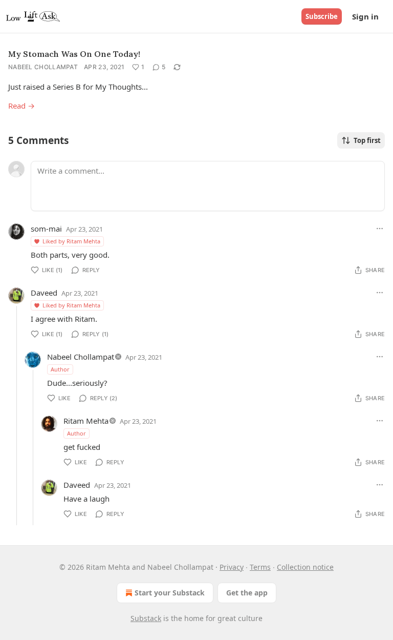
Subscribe (321, 16)
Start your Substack (170, 592)
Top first (367, 140)
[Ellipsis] (380, 228)
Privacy (232, 567)
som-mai (46, 228)
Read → (21, 105)
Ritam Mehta (85, 421)
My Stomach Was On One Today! (74, 54)
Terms (260, 567)
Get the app (247, 592)
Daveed (44, 292)
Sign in (365, 16)
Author (60, 369)
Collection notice (305, 567)
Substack (145, 618)
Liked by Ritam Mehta (71, 241)
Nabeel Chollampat (43, 67)
